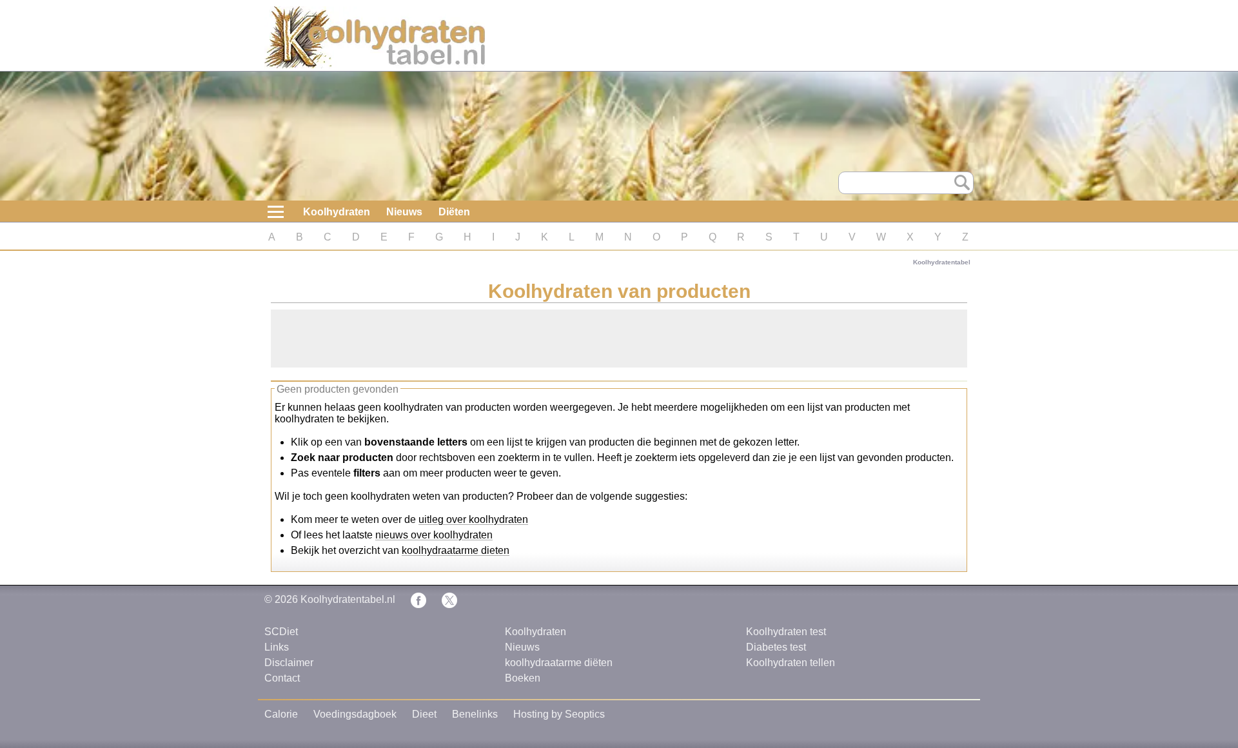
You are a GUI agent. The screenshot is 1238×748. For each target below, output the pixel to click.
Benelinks (475, 714)
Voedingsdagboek (355, 714)
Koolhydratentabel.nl (347, 599)
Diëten (454, 211)
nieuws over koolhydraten (434, 534)
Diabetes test (776, 647)
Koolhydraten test (786, 631)
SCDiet (281, 631)
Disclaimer (288, 662)
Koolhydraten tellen (790, 662)
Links (276, 647)
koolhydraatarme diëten (559, 662)
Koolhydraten (336, 211)
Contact (282, 678)
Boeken (522, 678)
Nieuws (404, 211)
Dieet (424, 714)
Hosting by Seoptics (559, 714)
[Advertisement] (619, 339)
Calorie (281, 714)
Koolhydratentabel (941, 262)
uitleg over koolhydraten (473, 519)
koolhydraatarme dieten (455, 550)
